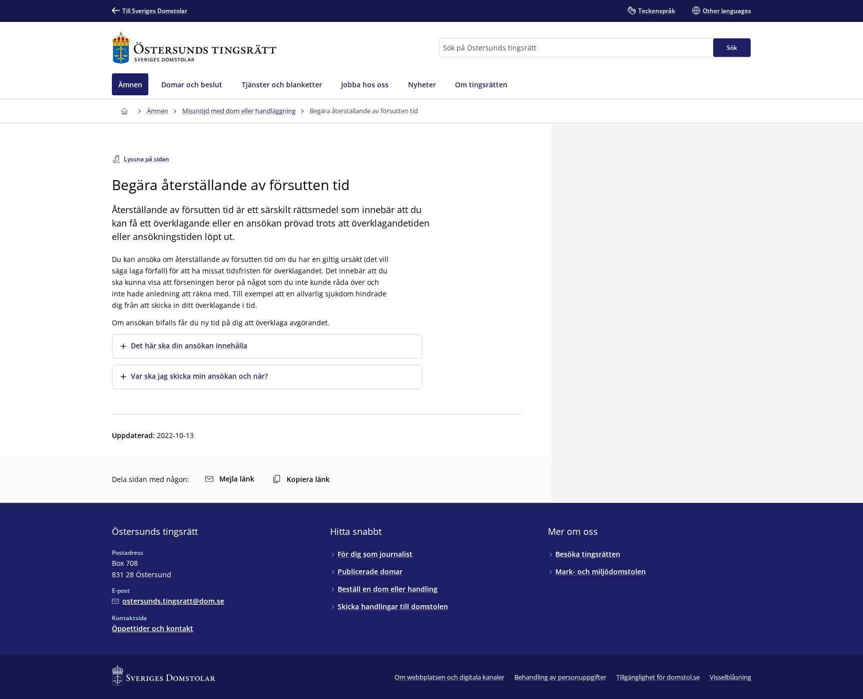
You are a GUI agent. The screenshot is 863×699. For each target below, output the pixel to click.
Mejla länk (236, 478)
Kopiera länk (308, 479)
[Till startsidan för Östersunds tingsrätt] (194, 47)
